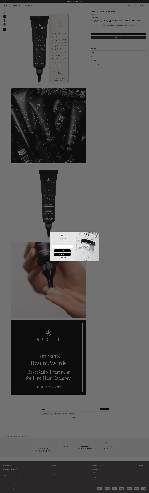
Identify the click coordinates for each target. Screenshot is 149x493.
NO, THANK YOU (62, 254)
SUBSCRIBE (62, 250)
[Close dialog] (97, 234)
